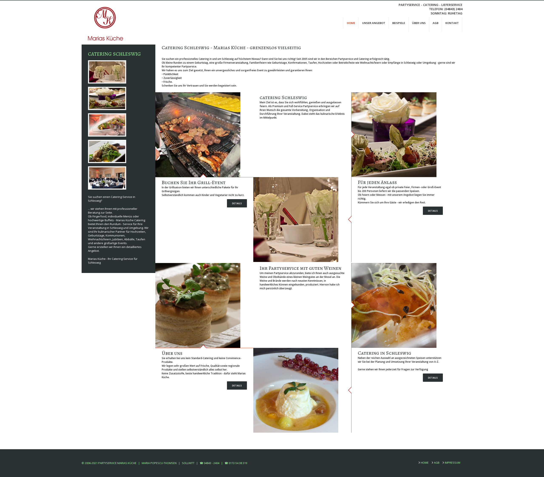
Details (237, 203)
